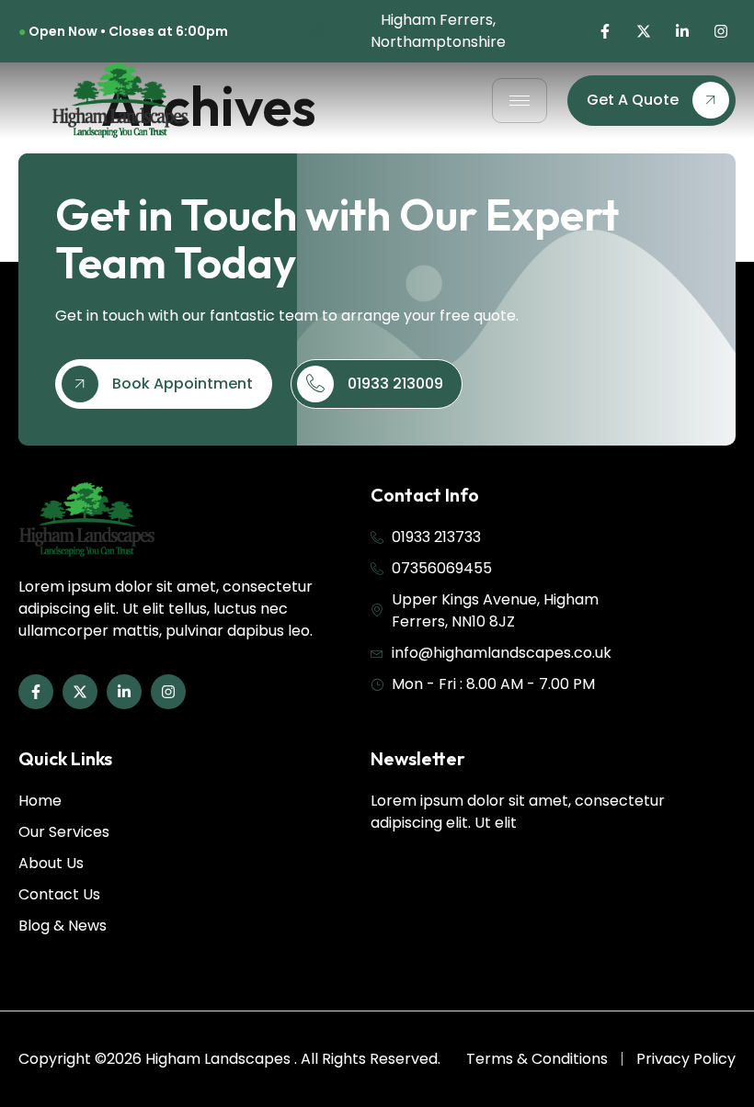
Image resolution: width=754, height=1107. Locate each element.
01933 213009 (395, 383)
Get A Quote (633, 99)
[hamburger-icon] (519, 100)
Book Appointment (182, 383)
